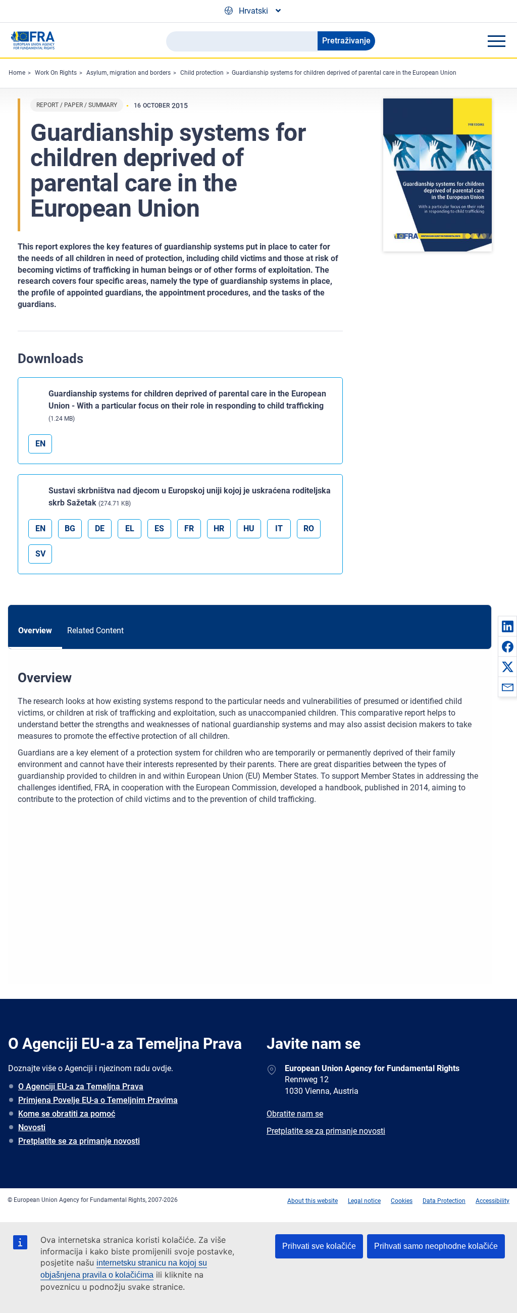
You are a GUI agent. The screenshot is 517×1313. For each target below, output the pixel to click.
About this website (312, 1200)
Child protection (202, 72)
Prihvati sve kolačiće (319, 1246)
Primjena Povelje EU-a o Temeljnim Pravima (98, 1100)
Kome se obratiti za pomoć (66, 1114)
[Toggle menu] (496, 41)
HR (219, 528)
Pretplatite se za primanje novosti (79, 1141)
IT (279, 528)
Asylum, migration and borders (128, 72)
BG (70, 528)
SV (40, 554)
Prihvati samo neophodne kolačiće (436, 1246)
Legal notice (364, 1200)
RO (308, 528)
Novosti (31, 1127)
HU (248, 528)
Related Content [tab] (95, 630)
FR (189, 528)
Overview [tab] (35, 630)
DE (100, 528)
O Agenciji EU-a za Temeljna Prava (80, 1086)
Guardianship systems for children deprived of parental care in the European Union (344, 72)
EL (129, 528)
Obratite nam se (295, 1114)
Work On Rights (56, 72)
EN (40, 443)
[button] (507, 626)
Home (17, 72)
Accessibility (492, 1200)
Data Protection (444, 1200)
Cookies (401, 1200)
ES (159, 528)
